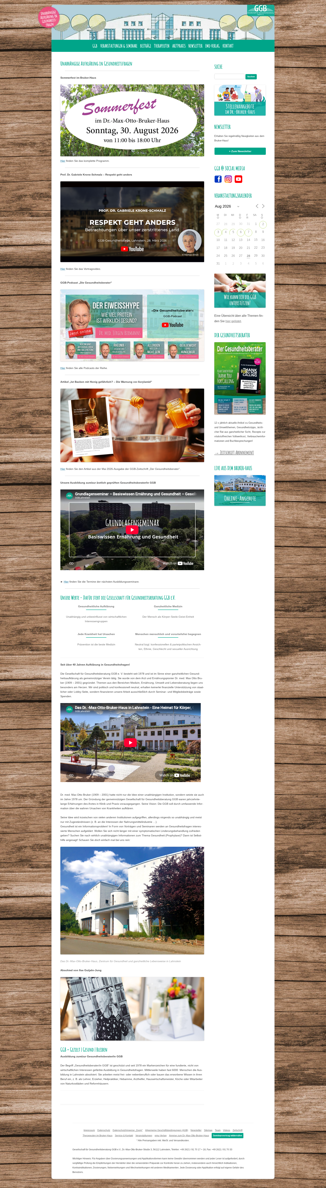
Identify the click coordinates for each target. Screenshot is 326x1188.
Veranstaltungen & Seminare (118, 46)
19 (233, 247)
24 (218, 255)
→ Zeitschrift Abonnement (234, 452)
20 (240, 247)
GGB (94, 46)
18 (225, 247)
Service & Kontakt (124, 1135)
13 (240, 240)
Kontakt (228, 46)
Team (218, 1130)
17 (218, 247)
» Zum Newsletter (240, 151)
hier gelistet (233, 321)
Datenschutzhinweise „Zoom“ (128, 1130)
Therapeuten (161, 46)
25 (225, 255)
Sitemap (208, 1130)
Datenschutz (103, 1130)
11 (225, 240)
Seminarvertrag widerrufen (227, 1135)
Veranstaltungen (143, 1135)
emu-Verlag (212, 46)
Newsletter (195, 46)
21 (248, 247)
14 (248, 240)
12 (233, 240)
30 (263, 255)
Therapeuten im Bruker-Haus (97, 1135)
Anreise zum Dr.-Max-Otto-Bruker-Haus (189, 1135)
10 (218, 240)
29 (233, 224)
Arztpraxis (179, 46)
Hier (62, 160)
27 (240, 255)
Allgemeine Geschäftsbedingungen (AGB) (166, 1130)
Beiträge (145, 46)
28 (225, 224)
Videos (226, 1130)
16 (263, 240)
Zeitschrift (237, 1130)
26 (233, 255)
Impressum (89, 1130)
